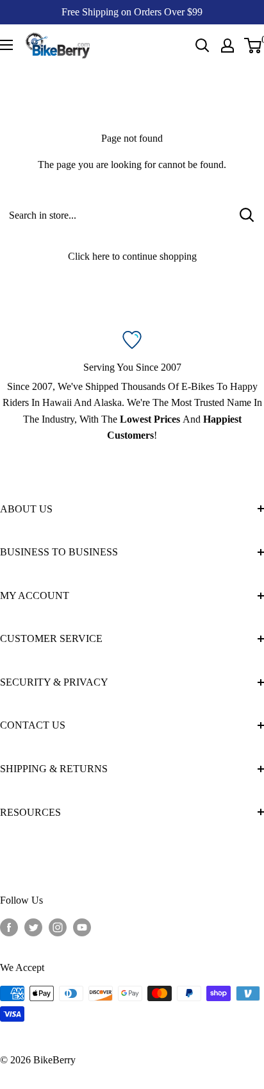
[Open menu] (6, 45)
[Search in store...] (247, 215)
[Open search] (202, 45)
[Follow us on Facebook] (9, 927)
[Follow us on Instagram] (58, 927)
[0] (253, 45)
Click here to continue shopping (132, 256)
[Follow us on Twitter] (33, 927)
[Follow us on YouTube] (82, 927)
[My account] (227, 45)
